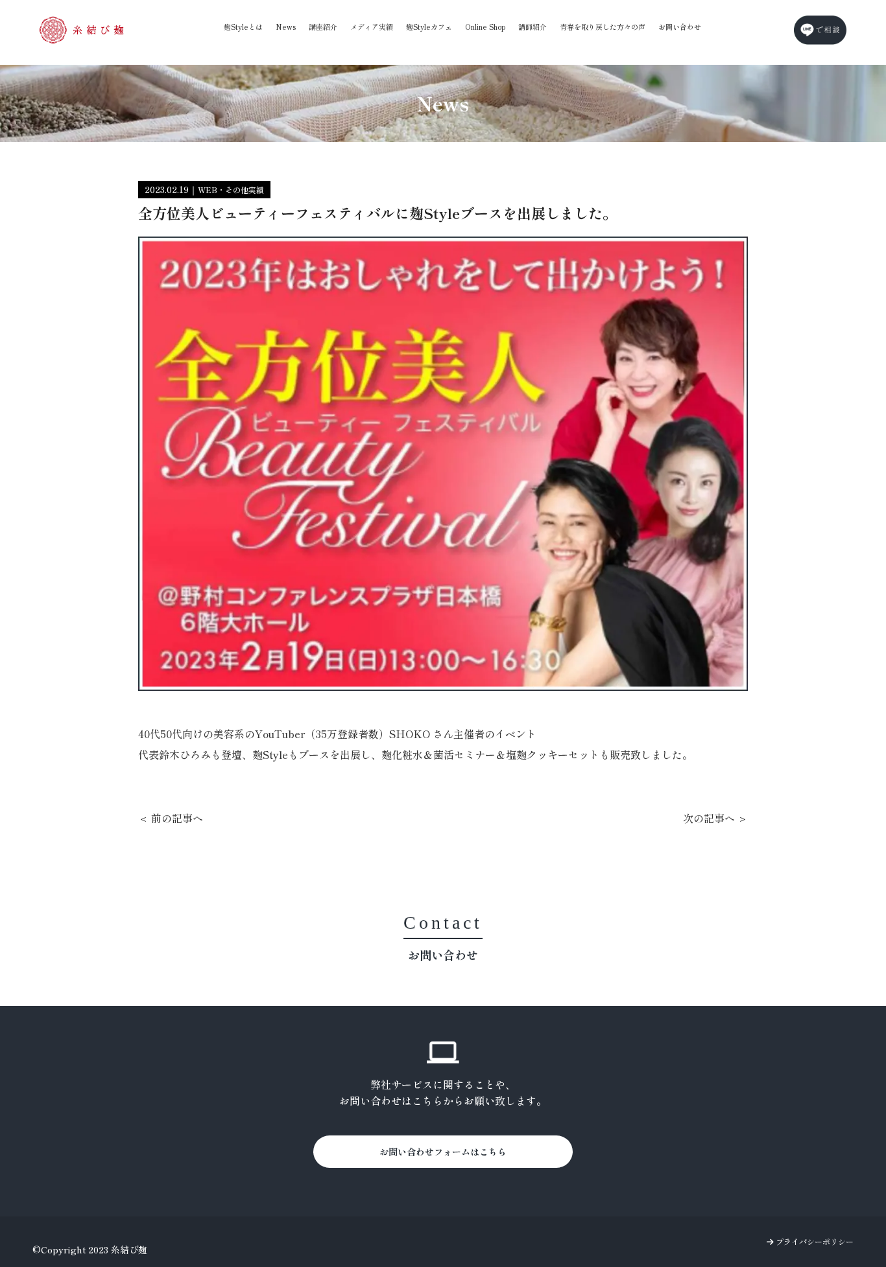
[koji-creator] (81, 30)
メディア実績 (371, 26)
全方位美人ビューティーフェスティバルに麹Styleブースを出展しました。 (377, 212)
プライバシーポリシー (814, 1241)
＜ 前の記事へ (170, 818)
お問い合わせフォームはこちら (443, 1151)
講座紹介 (323, 26)
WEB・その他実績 (231, 189)
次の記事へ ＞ (715, 818)
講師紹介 (532, 26)
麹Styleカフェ (429, 26)
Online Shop (485, 26)
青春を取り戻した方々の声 (602, 26)
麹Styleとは (243, 26)
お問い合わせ (679, 26)
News (286, 26)
